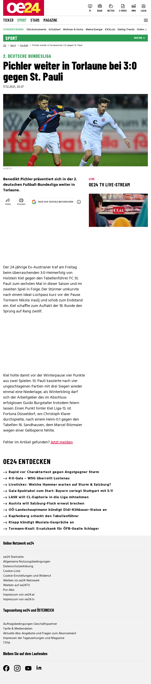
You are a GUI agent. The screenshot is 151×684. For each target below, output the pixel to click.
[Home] (4, 45)
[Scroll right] (146, 30)
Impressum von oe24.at (19, 594)
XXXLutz (110, 29)
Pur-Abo (8, 590)
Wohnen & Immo (73, 29)
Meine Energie (94, 29)
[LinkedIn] (39, 668)
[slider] (108, 220)
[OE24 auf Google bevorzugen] (78, 202)
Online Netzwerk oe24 (18, 543)
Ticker (8, 20)
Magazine (50, 20)
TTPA (6, 642)
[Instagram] (17, 668)
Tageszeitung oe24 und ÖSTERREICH (28, 610)
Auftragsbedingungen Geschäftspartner (30, 624)
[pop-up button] (135, 220)
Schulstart (55, 29)
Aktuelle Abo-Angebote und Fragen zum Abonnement (39, 633)
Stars (35, 20)
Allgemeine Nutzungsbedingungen (26, 561)
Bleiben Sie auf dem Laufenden (25, 653)
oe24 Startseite (13, 557)
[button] (95, 220)
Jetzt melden (62, 442)
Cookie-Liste (11, 571)
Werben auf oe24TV (16, 585)
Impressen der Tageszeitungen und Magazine (33, 638)
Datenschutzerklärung (18, 566)
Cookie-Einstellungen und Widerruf (27, 575)
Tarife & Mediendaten (17, 628)
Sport (22, 20)
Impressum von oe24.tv (19, 599)
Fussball (24, 45)
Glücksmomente (36, 29)
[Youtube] (28, 668)
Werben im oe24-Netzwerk (21, 580)
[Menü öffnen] (145, 20)
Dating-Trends (126, 29)
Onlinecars (143, 29)
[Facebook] (6, 668)
